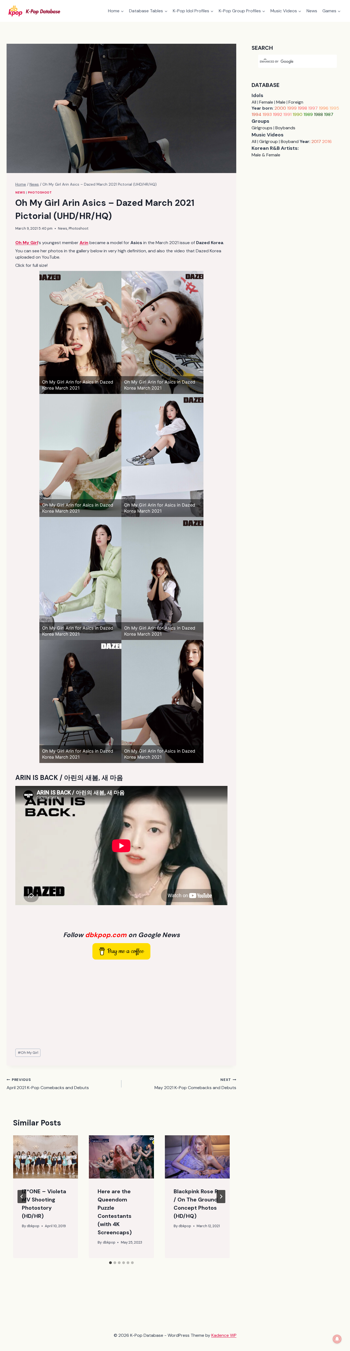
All (254, 102)
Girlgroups (262, 128)
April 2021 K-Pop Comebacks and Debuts (48, 1083)
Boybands (285, 128)
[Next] (221, 1196)
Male (280, 102)
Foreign (295, 102)
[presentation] (45, 1157)
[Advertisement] (121, 1004)
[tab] (110, 1262)
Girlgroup (268, 141)
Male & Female (266, 155)
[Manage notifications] (337, 1339)
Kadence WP (224, 1335)
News (312, 11)
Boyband (290, 141)
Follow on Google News (121, 935)
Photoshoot (40, 192)
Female (266, 102)
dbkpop (33, 1226)
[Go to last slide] (22, 1196)
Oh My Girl (28, 1052)
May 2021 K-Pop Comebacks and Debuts (195, 1083)
